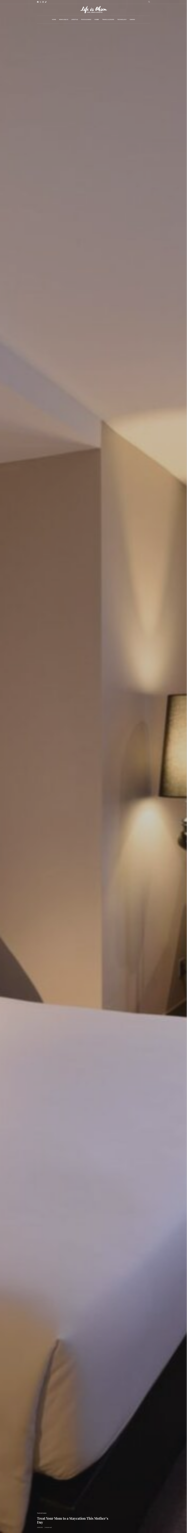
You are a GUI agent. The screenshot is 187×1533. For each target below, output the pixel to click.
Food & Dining (86, 19)
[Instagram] (43, 2)
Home (54, 19)
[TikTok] (46, 2)
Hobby (96, 19)
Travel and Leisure (41, 1513)
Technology (122, 19)
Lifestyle (74, 19)
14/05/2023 (40, 1527)
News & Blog (63, 19)
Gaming (132, 19)
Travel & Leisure (108, 19)
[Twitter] (40, 2)
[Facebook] (38, 2)
